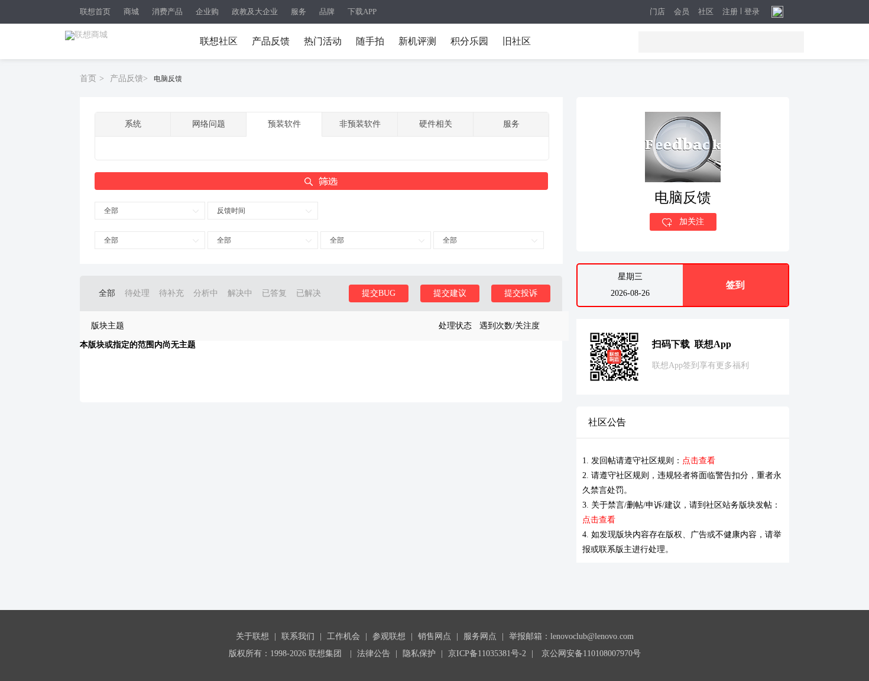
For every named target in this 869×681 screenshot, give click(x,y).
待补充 (171, 293)
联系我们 (297, 636)
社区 (706, 12)
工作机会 (343, 636)
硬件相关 (435, 124)
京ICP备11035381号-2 (487, 653)
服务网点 (480, 636)
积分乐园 (469, 41)
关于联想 (252, 636)
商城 (131, 11)
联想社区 (219, 41)
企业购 (207, 11)
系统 (133, 124)
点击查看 (698, 460)
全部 (111, 210)
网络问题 (208, 124)
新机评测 (417, 41)
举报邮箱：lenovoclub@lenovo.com (571, 636)
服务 (298, 11)
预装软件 (284, 124)
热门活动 (323, 41)
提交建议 (449, 293)
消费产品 (167, 11)
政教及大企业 (255, 11)
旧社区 (516, 41)
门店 (657, 12)
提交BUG (378, 293)
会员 (681, 12)
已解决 (308, 293)
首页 (88, 78)
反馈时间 (231, 210)
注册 (730, 12)
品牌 (327, 11)
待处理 (137, 293)
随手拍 (370, 41)
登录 (752, 12)
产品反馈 (271, 41)
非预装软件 (360, 124)
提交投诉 (520, 293)
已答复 (274, 293)
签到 (735, 285)
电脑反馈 (168, 79)
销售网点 (434, 636)
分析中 (205, 293)
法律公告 (373, 653)
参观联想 (389, 636)
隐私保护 (419, 653)
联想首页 (95, 11)
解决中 (240, 293)
